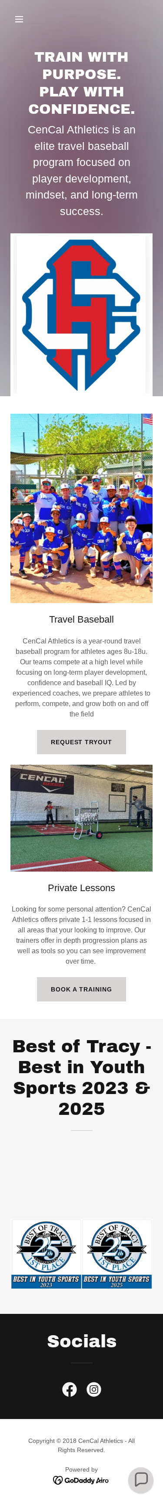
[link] (69, 1391)
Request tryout (82, 742)
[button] (26, 19)
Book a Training (81, 989)
